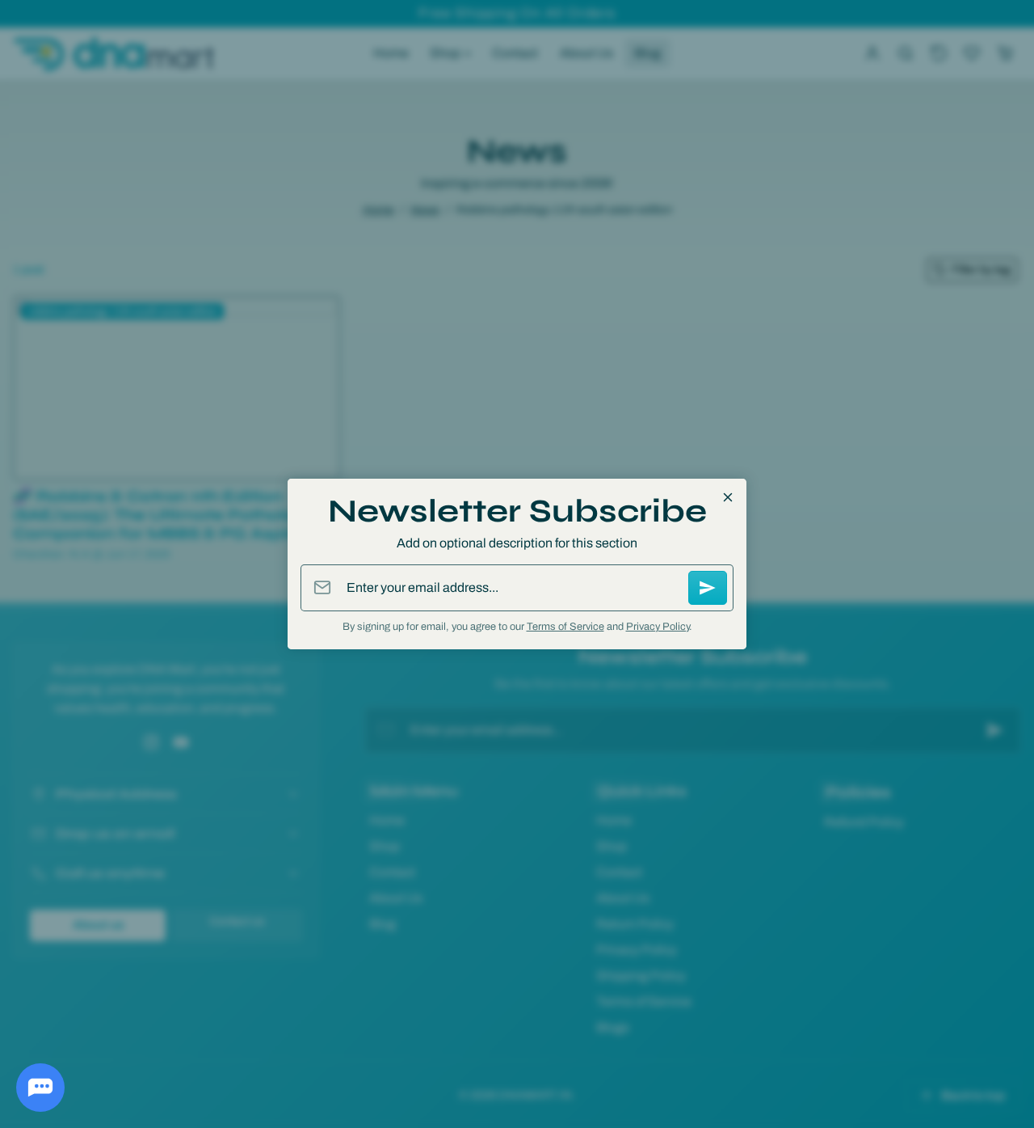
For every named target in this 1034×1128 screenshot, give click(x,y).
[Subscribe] (707, 588)
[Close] (728, 497)
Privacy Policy (657, 626)
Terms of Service (565, 626)
